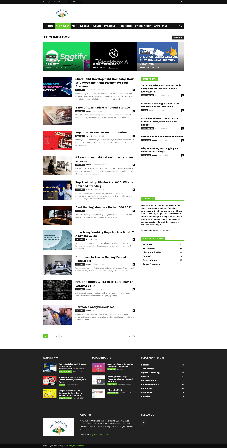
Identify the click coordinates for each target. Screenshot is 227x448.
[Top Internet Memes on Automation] (57, 140)
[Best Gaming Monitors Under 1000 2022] (57, 215)
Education (126, 26)
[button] (180, 26)
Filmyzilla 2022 (114, 390)
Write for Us (77, 2)
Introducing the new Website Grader (162, 136)
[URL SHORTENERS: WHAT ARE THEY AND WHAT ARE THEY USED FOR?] (160, 52)
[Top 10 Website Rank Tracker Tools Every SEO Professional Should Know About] (49, 367)
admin (48, 67)
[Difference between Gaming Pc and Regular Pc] (57, 265)
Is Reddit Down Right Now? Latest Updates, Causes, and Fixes (72, 379)
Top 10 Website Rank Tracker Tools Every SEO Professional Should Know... (72, 366)
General (144, 110)
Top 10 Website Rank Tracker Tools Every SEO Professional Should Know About (161, 88)
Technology (62, 26)
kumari (96, 67)
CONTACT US (147, 219)
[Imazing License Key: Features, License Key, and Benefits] (98, 380)
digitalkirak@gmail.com (100, 434)
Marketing (109, 26)
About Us (68, 2)
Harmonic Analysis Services (94, 307)
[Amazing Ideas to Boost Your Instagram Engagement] (98, 367)
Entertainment (143, 26)
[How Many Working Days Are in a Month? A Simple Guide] (57, 240)
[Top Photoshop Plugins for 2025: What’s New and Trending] (57, 190)
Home (50, 26)
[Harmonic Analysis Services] (57, 315)
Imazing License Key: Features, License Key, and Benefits (120, 379)
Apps (74, 26)
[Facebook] (182, 2)
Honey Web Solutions (76, 446)
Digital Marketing (148, 95)
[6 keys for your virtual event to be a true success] (57, 165)
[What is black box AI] (113, 56)
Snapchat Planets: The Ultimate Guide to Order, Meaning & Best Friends (159, 121)
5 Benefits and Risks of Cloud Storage (102, 107)
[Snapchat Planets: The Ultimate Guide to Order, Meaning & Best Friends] (49, 393)
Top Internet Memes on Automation (101, 132)
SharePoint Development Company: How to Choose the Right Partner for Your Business (104, 82)
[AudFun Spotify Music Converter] (66, 56)
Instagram (111, 369)
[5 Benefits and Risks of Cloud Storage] (57, 115)
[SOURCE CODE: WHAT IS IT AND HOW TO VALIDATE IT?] (57, 290)
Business (96, 26)
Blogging (84, 26)
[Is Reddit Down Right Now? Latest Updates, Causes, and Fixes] (49, 380)
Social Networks (151, 264)
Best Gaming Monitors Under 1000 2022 (103, 207)
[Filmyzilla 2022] (98, 393)
